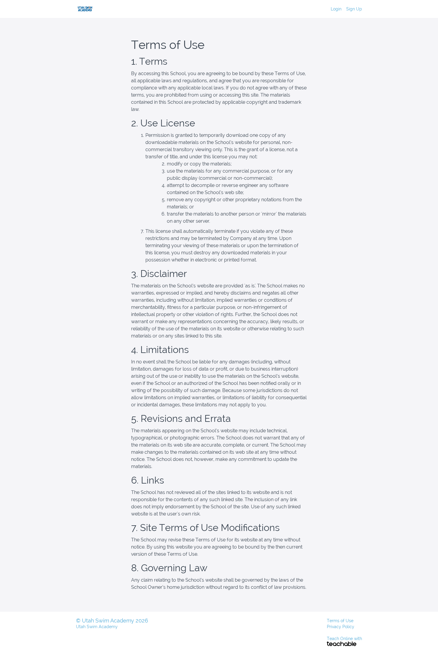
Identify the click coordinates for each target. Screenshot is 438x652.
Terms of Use (340, 620)
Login (336, 9)
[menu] (344, 9)
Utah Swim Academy (97, 626)
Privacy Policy (340, 626)
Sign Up (354, 9)
